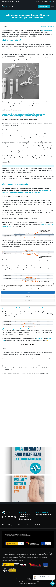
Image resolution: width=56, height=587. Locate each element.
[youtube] (9, 517)
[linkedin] (12, 517)
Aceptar (28, 292)
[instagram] (15, 517)
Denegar (28, 296)
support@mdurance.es (43, 514)
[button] (54, 284)
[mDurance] (7, 6)
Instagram (39, 338)
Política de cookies (20, 525)
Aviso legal (3, 525)
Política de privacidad (27, 303)
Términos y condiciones (29, 525)
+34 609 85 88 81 (6, 1)
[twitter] (5, 517)
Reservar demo (43, 6)
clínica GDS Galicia (46, 30)
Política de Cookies (19, 303)
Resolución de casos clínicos (47, 26)
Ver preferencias (28, 300)
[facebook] (2, 517)
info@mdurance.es (25, 519)
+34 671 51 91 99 (15, 1)
